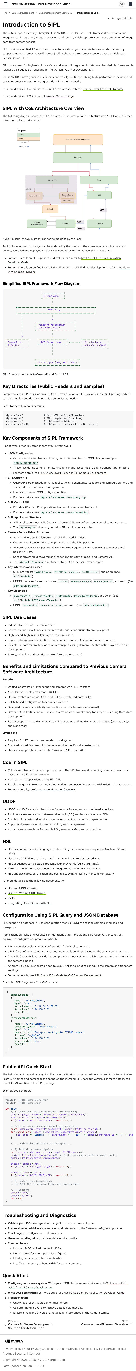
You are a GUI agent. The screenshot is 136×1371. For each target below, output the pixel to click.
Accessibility (89, 1349)
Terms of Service (66, 1349)
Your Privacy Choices (38, 1349)
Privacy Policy (12, 1349)
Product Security (14, 1353)
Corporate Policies (113, 1349)
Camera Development (23, 12)
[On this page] (130, 4)
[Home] (5, 13)
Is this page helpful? (119, 18)
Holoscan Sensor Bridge (59, 96)
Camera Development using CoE (55, 12)
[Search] (122, 4)
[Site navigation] (6, 4)
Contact (34, 1353)
